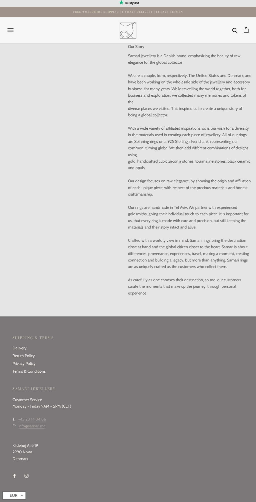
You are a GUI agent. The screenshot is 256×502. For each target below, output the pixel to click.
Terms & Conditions (29, 371)
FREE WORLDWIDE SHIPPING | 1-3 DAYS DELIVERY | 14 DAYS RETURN (128, 12)
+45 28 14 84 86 (32, 419)
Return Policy (23, 355)
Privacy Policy (24, 363)
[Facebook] (14, 475)
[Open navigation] (11, 30)
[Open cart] (246, 30)
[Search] (235, 30)
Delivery (19, 348)
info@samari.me (32, 426)
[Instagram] (26, 475)
